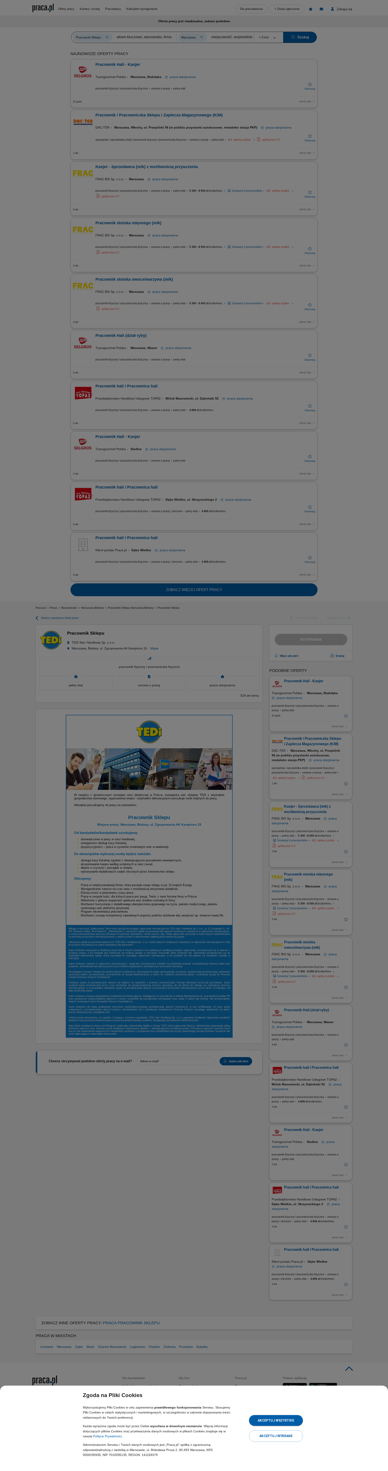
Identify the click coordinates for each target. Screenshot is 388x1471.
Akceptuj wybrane (276, 1436)
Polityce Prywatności (107, 1436)
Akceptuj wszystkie (276, 1420)
